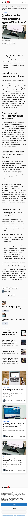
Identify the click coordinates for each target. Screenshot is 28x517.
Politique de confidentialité (8, 515)
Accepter (14, 504)
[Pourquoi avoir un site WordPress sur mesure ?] (14, 378)
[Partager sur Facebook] (8, 43)
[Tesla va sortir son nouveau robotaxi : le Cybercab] (23, 352)
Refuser (14, 508)
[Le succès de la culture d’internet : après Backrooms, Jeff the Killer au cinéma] (23, 333)
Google (4, 288)
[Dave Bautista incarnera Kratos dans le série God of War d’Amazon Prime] (23, 342)
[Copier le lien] (14, 43)
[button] (26, 489)
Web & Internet (9, 6)
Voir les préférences (14, 512)
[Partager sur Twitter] (11, 43)
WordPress (4, 8)
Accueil (3, 6)
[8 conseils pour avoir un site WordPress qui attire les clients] (14, 448)
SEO (9, 288)
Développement (17, 6)
